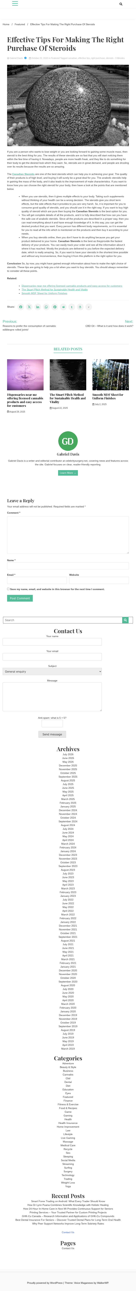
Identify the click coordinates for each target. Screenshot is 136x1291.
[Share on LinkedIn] (37, 307)
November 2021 (68, 929)
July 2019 (68, 1033)
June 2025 (68, 787)
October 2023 (68, 862)
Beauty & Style (68, 1067)
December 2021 (68, 925)
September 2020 (68, 981)
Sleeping (68, 1156)
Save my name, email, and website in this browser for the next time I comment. (57, 589)
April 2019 (68, 1045)
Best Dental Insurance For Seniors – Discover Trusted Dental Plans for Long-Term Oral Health (68, 1219)
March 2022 (68, 914)
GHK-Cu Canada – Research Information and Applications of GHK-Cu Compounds (68, 1216)
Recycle (68, 1149)
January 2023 (68, 895)
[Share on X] (29, 307)
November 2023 (68, 858)
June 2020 (68, 992)
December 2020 (68, 970)
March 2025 (68, 799)
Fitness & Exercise (68, 1104)
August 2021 (68, 940)
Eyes (68, 1093)
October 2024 (68, 817)
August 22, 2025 (60, 408)
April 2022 (68, 910)
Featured (55, 58)
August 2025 (68, 780)
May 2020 (68, 996)
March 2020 (68, 1004)
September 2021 (68, 936)
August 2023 (68, 869)
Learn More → (68, 472)
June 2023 (68, 877)
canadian (72, 58)
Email (11, 574)
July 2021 (68, 944)
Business (68, 1070)
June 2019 (68, 1037)
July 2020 (68, 989)
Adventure (68, 1063)
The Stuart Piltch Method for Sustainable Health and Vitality (55, 289)
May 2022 (68, 907)
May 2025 (68, 791)
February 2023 (68, 892)
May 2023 (68, 881)
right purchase (98, 58)
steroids (110, 58)
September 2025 (68, 776)
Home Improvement (68, 1126)
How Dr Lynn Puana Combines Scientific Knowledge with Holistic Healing (68, 1205)
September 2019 (68, 1026)
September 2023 (68, 866)
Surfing (68, 1167)
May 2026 (68, 761)
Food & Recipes (68, 1108)
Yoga (68, 1186)
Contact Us (68, 1232)
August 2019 (68, 1030)
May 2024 (68, 836)
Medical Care (68, 1145)
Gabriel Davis (16, 58)
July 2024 (68, 828)
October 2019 (68, 1022)
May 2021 (68, 951)
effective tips (84, 58)
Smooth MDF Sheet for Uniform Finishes (44, 293)
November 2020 (68, 974)
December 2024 (68, 810)
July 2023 (68, 873)
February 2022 (68, 918)
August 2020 (68, 985)
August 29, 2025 (17, 412)
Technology (68, 1175)
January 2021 (68, 966)
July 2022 (68, 899)
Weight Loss (68, 1182)
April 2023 (68, 884)
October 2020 (68, 977)
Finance (68, 1100)
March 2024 (68, 843)
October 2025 (68, 773)
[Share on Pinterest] (54, 307)
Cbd (68, 1078)
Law (68, 1130)
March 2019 (68, 1048)
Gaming (68, 1115)
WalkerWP (102, 1282)
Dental (68, 1082)
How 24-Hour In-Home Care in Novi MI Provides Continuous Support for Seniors (68, 1208)
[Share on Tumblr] (71, 307)
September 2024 (68, 821)
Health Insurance (68, 1123)
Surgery (68, 1171)
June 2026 (68, 758)
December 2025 (68, 765)
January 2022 (68, 922)
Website (74, 574)
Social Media (68, 1160)
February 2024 (68, 847)
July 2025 (68, 784)
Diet (68, 1085)
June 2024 (68, 832)
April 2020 (68, 1000)
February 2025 (68, 802)
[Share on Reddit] (63, 307)
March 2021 (68, 959)
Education (68, 1089)
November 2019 (68, 1018)
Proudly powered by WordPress (45, 1282)
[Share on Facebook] (20, 307)
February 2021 (68, 963)
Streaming (68, 1164)
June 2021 (68, 948)
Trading (68, 1178)
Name (11, 560)
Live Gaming (68, 1137)
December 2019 (68, 1015)
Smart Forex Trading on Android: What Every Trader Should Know (68, 1201)
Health (68, 1119)
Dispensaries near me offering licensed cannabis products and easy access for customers (72, 285)
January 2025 (68, 806)
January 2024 (68, 851)
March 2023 (68, 888)
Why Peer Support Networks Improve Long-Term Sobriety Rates (68, 1223)
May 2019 (68, 1041)
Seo (68, 1152)
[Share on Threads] (80, 307)
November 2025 (68, 769)
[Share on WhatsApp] (46, 307)
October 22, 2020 (40, 58)
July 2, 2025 (100, 404)
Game (68, 1111)
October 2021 (68, 933)
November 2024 (68, 814)
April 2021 (68, 955)
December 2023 (68, 855)
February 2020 (68, 1007)
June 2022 (68, 903)
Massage (68, 1141)
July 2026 (68, 754)
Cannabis (68, 1074)
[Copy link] (88, 307)
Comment (13, 512)
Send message (52, 734)
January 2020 (68, 1011)
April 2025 (68, 795)
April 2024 (68, 840)
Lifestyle (68, 1134)
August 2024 (68, 825)
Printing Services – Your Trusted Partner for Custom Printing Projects (68, 1212)
